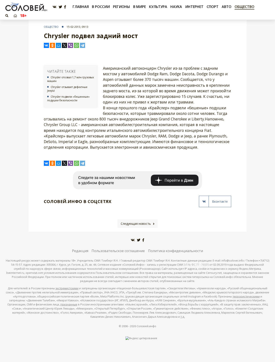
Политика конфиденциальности (175, 250)
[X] (64, 45)
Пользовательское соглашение (118, 250)
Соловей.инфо (146, 326)
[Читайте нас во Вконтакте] (55, 7)
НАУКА (176, 6)
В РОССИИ (101, 6)
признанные (68, 304)
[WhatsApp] (76, 45)
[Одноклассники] (52, 45)
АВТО (226, 6)
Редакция (80, 250)
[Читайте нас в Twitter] (60, 7)
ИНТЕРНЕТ (194, 6)
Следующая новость (136, 224)
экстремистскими (66, 288)
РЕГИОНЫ (121, 6)
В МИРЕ (139, 6)
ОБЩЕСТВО (244, 6)
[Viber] (70, 45)
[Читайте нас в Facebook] (65, 7)
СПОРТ (212, 6)
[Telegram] (82, 45)
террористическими (246, 296)
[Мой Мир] (58, 45)
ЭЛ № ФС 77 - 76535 (196, 264)
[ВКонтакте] (46, 45)
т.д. (182, 317)
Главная (81, 7)
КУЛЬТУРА (158, 6)
